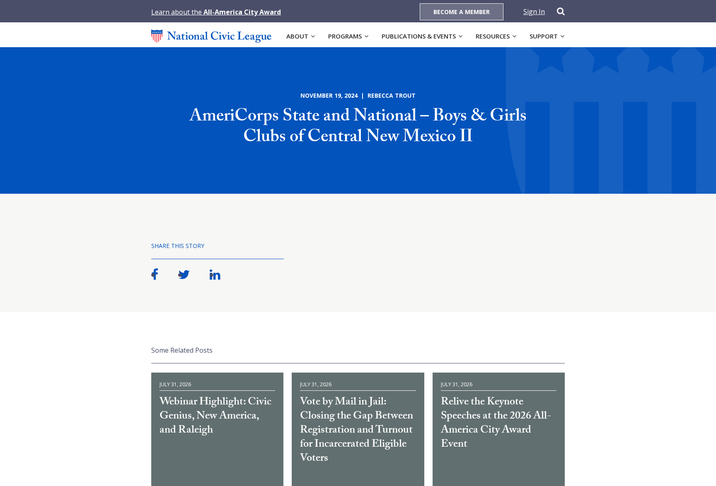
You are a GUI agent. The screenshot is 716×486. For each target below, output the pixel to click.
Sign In (534, 11)
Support (544, 36)
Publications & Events (419, 36)
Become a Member (461, 12)
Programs (345, 36)
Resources (493, 36)
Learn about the (216, 12)
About (297, 36)
